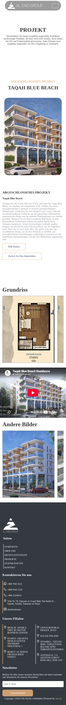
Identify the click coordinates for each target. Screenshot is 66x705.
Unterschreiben (17, 693)
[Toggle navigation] (55, 5)
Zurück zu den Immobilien (22, 256)
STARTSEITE (11, 547)
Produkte (10, 559)
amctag (58, 698)
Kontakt (9, 567)
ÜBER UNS (10, 551)
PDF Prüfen (14, 246)
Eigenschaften (13, 563)
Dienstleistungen (15, 555)
